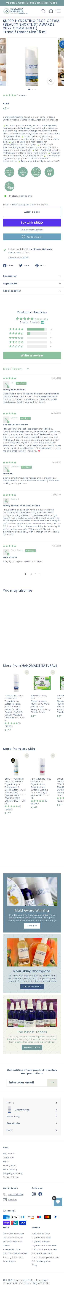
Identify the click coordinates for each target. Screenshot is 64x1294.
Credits (6, 1245)
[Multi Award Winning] (32, 891)
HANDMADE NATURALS (39, 665)
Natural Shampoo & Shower (45, 1257)
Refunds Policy (10, 1169)
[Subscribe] (52, 1083)
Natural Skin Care (41, 1233)
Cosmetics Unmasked (13, 1233)
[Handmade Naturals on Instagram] (34, 1194)
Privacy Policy (10, 1165)
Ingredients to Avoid (13, 1237)
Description (10, 276)
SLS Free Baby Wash (41, 1261)
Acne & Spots (9, 1261)
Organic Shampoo (41, 1241)
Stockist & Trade (11, 1177)
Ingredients (10, 283)
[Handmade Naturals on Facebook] (40, 1194)
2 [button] (31, 573)
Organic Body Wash (41, 1237)
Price (6, 103)
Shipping (21, 205)
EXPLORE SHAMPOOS (32, 986)
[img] (9, 378)
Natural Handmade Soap (15, 1253)
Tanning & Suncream (13, 1257)
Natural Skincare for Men (44, 1249)
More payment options (32, 229)
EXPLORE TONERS (32, 1047)
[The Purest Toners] (32, 1013)
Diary (34, 1265)
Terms (6, 1161)
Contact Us (8, 1157)
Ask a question (12, 290)
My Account (9, 1153)
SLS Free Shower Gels (42, 1253)
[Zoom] (50, 80)
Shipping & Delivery (12, 1173)
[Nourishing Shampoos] (32, 952)
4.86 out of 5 (41, 318)
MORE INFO (32, 926)
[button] (10, 95)
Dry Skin (28, 749)
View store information (18, 257)
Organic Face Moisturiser (44, 1245)
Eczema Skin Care (12, 1249)
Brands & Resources (12, 1241)
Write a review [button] (32, 355)
